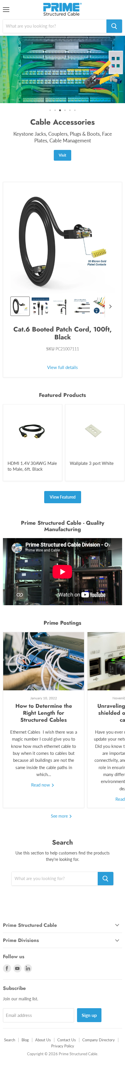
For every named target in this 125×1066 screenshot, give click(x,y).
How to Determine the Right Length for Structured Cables (43, 695)
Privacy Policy (62, 1028)
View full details (62, 349)
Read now (41, 767)
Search (9, 1022)
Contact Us (66, 1022)
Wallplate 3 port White (92, 445)
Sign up (89, 997)
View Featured (63, 479)
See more (60, 798)
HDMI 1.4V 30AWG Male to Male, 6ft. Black (32, 448)
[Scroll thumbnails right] (109, 289)
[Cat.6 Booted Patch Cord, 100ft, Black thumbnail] (20, 289)
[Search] (114, 26)
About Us (43, 1022)
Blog (25, 1022)
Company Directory (98, 1022)
